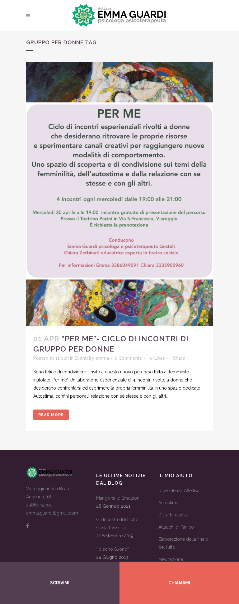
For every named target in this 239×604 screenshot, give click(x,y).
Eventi (81, 358)
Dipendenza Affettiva (178, 490)
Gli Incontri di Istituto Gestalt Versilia (116, 523)
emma (102, 358)
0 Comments (128, 358)
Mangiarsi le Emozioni (118, 498)
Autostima (168, 502)
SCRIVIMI (59, 582)
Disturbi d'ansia (173, 514)
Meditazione (170, 559)
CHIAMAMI (179, 582)
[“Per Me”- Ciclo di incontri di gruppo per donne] (119, 194)
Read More (51, 415)
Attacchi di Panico (176, 527)
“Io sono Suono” (112, 549)
